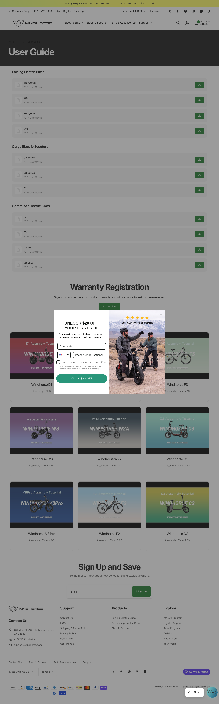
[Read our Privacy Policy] (105, 367)
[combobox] (64, 355)
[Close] (161, 314)
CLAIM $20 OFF (81, 378)
